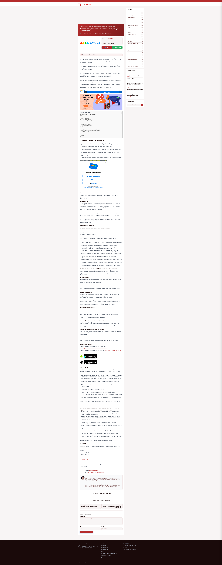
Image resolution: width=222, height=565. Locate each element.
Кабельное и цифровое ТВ (133, 43)
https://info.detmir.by (111, 40)
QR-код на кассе (86, 131)
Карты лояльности (131, 48)
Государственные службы (130, 3)
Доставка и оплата (84, 115)
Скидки (129, 45)
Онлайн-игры (130, 63)
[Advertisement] (101, 16)
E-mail (103, 526)
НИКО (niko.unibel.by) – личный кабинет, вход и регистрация (134, 79)
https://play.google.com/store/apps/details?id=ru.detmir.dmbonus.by (93, 348)
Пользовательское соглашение (129, 549)
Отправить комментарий (86, 531)
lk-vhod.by (82, 562)
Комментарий (83, 516)
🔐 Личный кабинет (117, 47)
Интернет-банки (131, 36)
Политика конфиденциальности (129, 545)
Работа (129, 52)
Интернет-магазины (119, 3)
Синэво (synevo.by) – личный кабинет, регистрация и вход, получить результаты (135, 74)
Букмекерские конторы (132, 59)
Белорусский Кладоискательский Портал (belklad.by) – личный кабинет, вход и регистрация (135, 84)
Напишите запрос (86, 123)
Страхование (130, 54)
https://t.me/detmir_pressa (94, 468)
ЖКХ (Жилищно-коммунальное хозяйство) (134, 22)
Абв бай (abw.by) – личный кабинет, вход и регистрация (135, 90)
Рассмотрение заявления (87, 125)
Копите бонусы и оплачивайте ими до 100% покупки (92, 129)
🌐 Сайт (106, 47)
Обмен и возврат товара (86, 119)
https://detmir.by (110, 38)
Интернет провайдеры (132, 34)
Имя (81, 526)
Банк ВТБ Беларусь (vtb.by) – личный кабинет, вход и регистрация (134, 95)
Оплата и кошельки (131, 61)
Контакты (83, 136)
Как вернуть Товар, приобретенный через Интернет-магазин (93, 120)
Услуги (112, 3)
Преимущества (84, 134)
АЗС (128, 50)
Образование (130, 12)
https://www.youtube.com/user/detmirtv (96, 472)
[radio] (97, 498)
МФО (129, 27)
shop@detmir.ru (85, 459)
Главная (81, 26)
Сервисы (100, 3)
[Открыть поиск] (143, 4)
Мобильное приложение (86, 126)
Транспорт (107, 3)
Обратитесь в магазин (87, 124)
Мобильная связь (131, 57)
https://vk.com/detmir (93, 470)
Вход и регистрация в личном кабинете (88, 114)
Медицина (130, 29)
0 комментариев (109, 33)
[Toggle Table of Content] (120, 113)
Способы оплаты (86, 118)
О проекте (125, 547)
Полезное (129, 32)
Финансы (95, 3)
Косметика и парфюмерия (133, 66)
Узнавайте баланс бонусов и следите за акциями (91, 130)
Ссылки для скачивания (87, 132)
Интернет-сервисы (131, 17)
